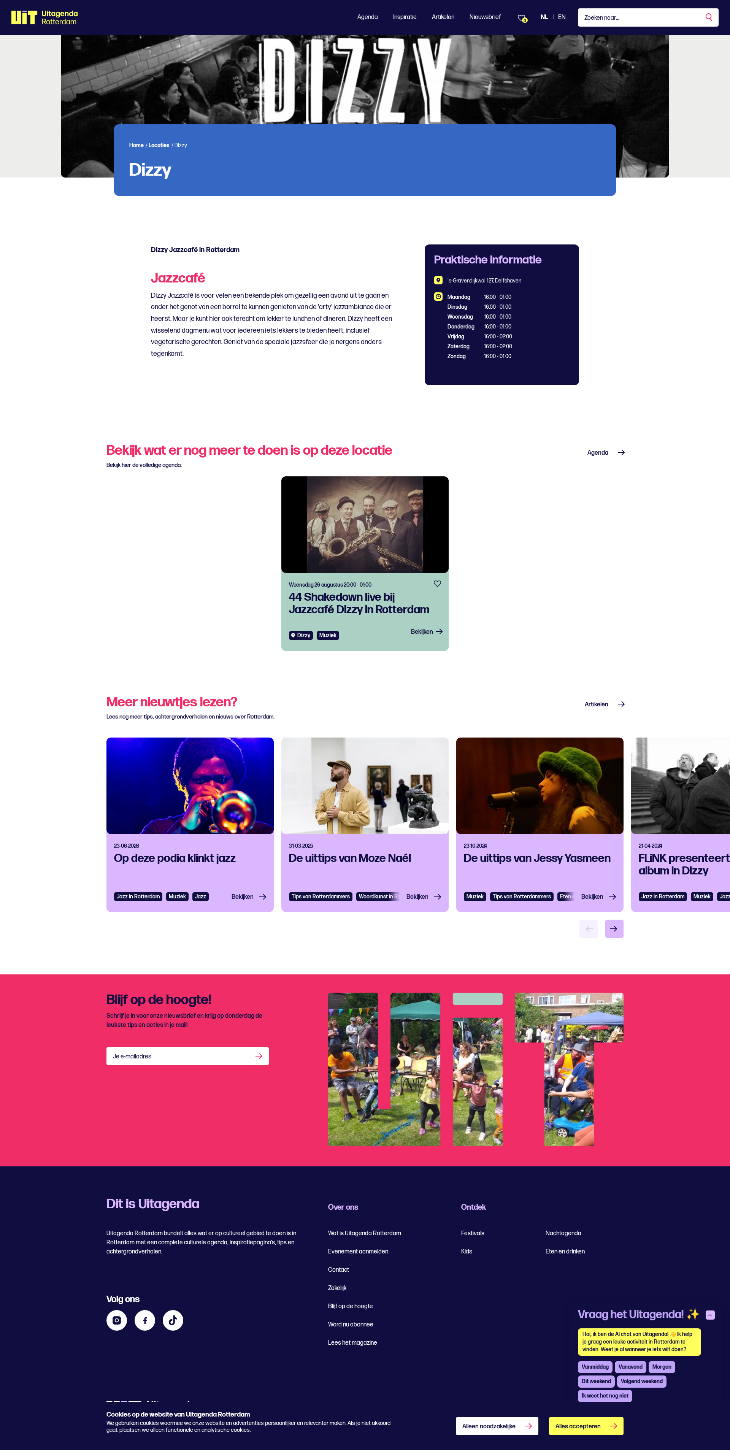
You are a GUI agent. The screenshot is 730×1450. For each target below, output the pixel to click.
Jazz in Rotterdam (138, 896)
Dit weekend (596, 1381)
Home (136, 145)
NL (544, 17)
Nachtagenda (563, 1233)
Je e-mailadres (132, 1056)
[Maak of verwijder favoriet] (437, 584)
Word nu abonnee (350, 1324)
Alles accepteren (578, 1426)
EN (562, 17)
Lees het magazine (352, 1343)
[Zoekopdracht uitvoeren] (709, 17)
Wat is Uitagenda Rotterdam (364, 1233)
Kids (466, 1251)
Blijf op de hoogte (350, 1306)
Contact (338, 1270)
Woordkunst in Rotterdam (389, 896)
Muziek (327, 635)
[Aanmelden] (260, 1056)
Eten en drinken (565, 1251)
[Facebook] (145, 1320)
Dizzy (303, 635)
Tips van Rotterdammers (321, 896)
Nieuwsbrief (485, 17)
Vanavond (631, 1367)
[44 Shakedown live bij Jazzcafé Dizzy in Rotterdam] (365, 563)
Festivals (472, 1233)
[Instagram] (116, 1320)
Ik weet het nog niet (605, 1396)
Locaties (159, 145)
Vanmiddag (595, 1367)
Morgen (661, 1367)
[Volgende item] (614, 929)
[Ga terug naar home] (44, 17)
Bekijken (422, 632)
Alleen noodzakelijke (489, 1426)
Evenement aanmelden (358, 1251)
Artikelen (443, 17)
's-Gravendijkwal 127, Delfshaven (484, 281)
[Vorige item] (588, 929)
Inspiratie (405, 17)
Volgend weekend (642, 1381)
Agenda (367, 17)
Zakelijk (337, 1288)
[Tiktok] (173, 1320)
